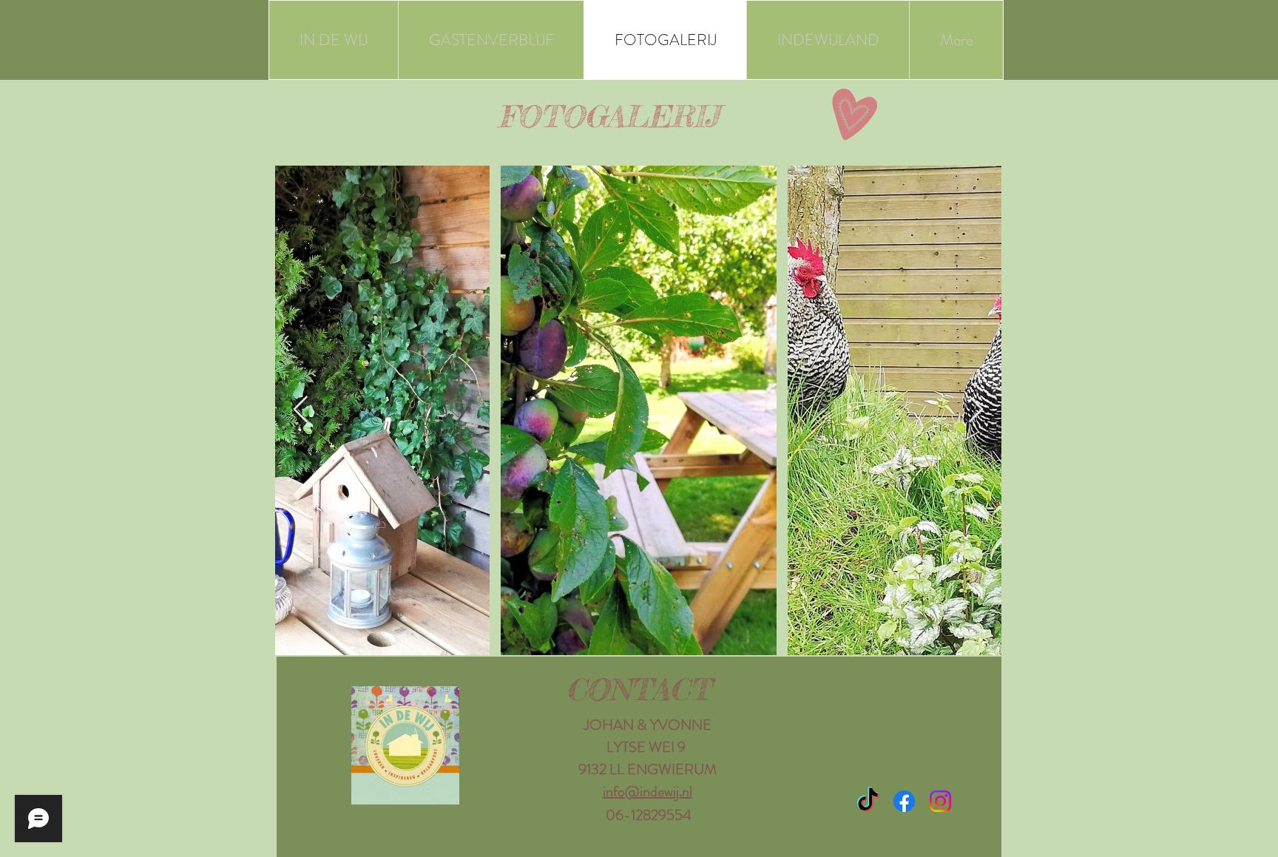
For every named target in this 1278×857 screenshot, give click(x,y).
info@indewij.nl (647, 791)
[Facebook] (904, 801)
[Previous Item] (300, 410)
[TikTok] (867, 801)
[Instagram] (940, 801)
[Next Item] (975, 410)
